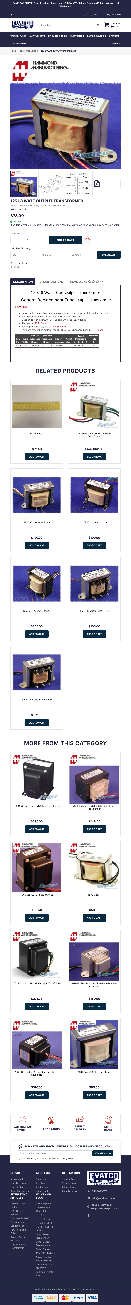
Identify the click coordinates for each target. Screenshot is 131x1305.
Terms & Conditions (50, 1159)
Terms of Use (68, 1179)
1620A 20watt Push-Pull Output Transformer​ (37, 806)
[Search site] (98, 25)
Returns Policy (69, 1187)
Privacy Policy (67, 1159)
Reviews (77, 281)
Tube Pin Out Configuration (17, 1224)
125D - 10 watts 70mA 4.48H (94, 611)
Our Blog (40, 1183)
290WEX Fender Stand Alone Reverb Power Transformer (94, 984)
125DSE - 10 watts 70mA (37, 522)
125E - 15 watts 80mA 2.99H (37, 699)
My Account (16, 1179)
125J (18, 345)
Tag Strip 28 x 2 (36, 433)
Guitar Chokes (43, 1249)
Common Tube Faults (18, 1205)
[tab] (22, 281)
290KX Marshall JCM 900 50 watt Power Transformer (94, 807)
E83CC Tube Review (17, 1213)
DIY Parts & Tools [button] (57, 36)
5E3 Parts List (43, 1219)
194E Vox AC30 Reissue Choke (94, 1072)
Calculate (109, 254)
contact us (90, 14)
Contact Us (42, 1187)
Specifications (51, 281)
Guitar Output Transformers (43, 1243)
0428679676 (99, 1191)
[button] (87, 240)
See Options (94, 456)
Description (23, 281)
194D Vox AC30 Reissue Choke (36, 894)
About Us (41, 1179)
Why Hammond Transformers (18, 1246)
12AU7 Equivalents (45, 1253)
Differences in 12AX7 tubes (43, 1209)
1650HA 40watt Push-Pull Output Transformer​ (37, 983)
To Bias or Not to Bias (44, 1274)
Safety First (42, 1191)
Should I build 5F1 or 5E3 (45, 1229)
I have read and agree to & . (46, 1159)
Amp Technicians (19, 1183)
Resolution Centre (19, 1191)
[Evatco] (22, 24)
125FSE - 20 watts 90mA (94, 522)
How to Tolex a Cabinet (18, 1231)
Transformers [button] (20, 43)
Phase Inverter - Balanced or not (44, 1259)
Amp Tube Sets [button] (37, 36)
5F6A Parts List (44, 1223)
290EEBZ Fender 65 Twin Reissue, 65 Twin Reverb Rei (37, 1073)
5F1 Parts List (43, 1215)
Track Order (16, 1187)
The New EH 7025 (19, 1218)
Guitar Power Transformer (42, 1236)
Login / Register (111, 14)
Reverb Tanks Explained (17, 1239)
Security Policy (69, 1191)
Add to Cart (65, 240)
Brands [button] (116, 43)
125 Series (99, 329)
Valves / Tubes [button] (18, 36)
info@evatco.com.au (104, 1198)
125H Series (41, 323)
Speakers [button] (114, 36)
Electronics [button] (77, 36)
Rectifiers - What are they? (44, 1266)
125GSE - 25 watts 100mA (36, 611)
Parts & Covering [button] (96, 36)
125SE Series (59, 326)
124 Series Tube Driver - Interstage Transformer (94, 435)
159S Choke (94, 894)
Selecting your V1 (45, 1203)
